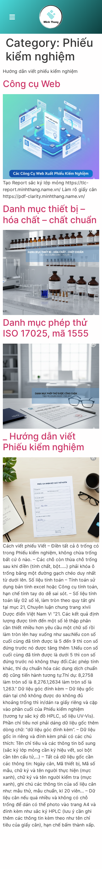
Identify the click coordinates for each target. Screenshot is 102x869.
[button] (12, 17)
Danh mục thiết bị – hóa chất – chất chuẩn (50, 214)
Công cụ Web (31, 83)
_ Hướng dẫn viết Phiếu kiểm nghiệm (43, 442)
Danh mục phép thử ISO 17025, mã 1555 (46, 328)
